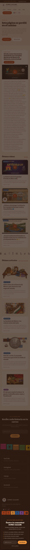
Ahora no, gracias (15, 545)
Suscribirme (22, 542)
